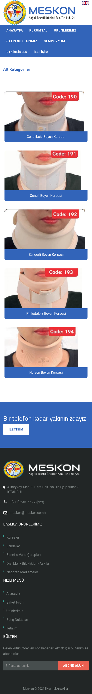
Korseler (12, 537)
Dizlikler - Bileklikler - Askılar (28, 564)
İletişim (11, 628)
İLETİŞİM (41, 52)
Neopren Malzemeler (22, 572)
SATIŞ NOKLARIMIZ (21, 41)
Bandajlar (13, 546)
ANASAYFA (14, 30)
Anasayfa (13, 594)
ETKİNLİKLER (16, 52)
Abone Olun (73, 665)
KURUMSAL (38, 30)
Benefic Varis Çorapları (23, 555)
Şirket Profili (15, 602)
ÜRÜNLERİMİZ (65, 30)
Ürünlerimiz (14, 611)
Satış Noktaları (17, 620)
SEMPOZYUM (54, 41)
